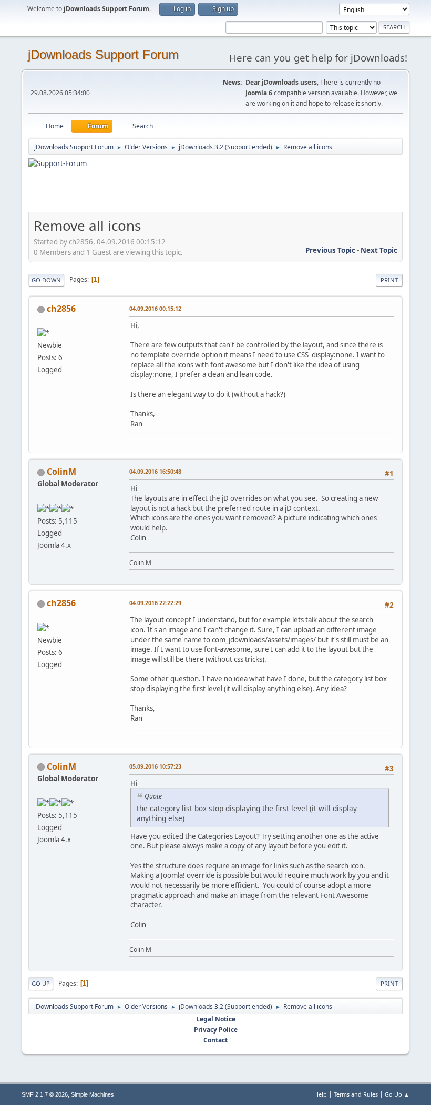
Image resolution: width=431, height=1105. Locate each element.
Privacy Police (216, 1029)
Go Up (41, 983)
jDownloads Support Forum (103, 54)
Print (389, 280)
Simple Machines (92, 1094)
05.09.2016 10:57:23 (155, 766)
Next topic (379, 250)
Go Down (46, 280)
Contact (215, 1040)
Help (320, 1094)
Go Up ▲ (397, 1094)
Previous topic (330, 250)
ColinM (61, 471)
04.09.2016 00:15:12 (155, 308)
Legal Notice (215, 1019)
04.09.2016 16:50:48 (155, 471)
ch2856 (61, 308)
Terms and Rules (356, 1094)
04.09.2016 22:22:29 (155, 603)
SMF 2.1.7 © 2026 (45, 1094)
